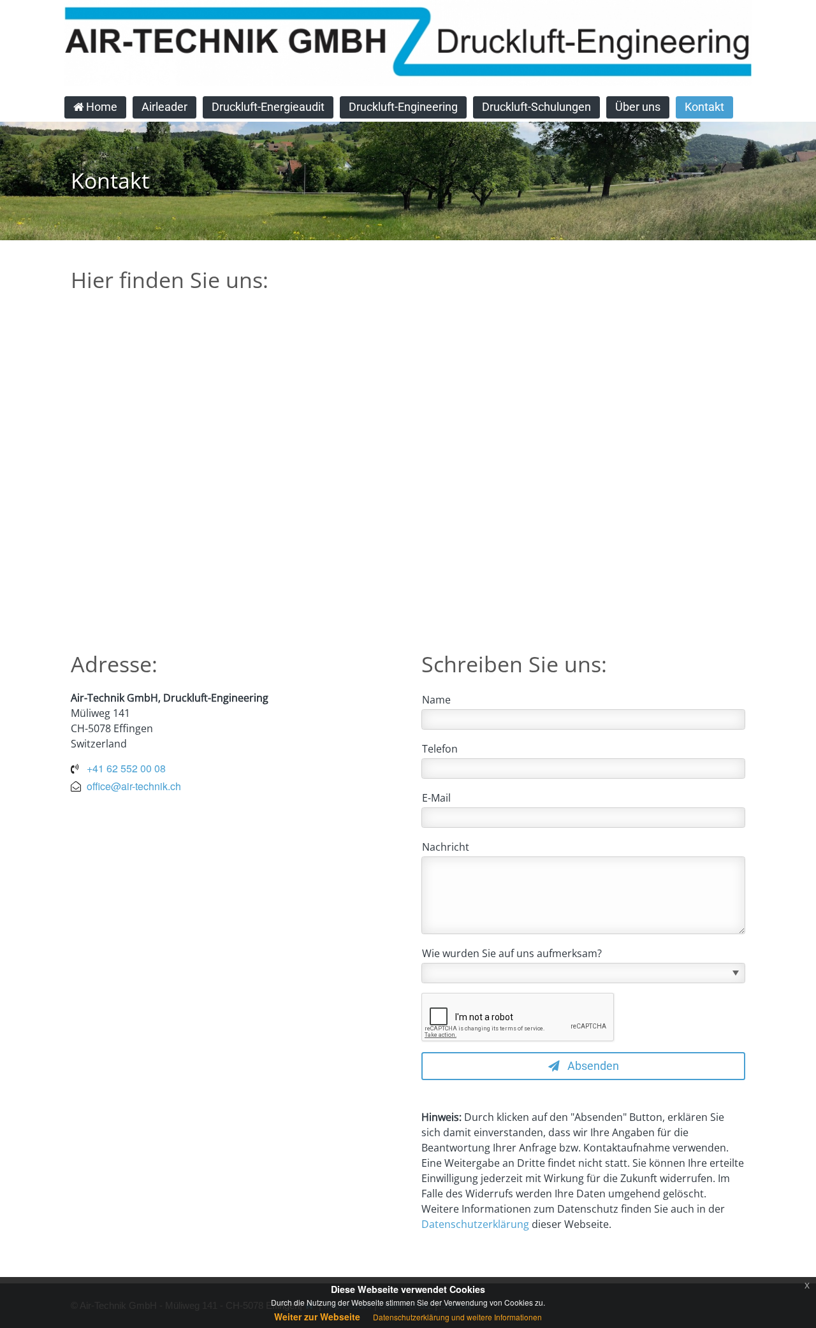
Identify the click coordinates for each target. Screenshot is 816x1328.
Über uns (637, 107)
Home (100, 107)
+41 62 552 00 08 (126, 768)
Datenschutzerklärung (475, 1224)
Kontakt (704, 107)
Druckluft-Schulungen (536, 107)
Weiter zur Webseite (317, 1316)
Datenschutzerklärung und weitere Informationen (457, 1316)
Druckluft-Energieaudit (268, 107)
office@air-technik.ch (134, 786)
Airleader (164, 107)
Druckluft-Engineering (403, 107)
